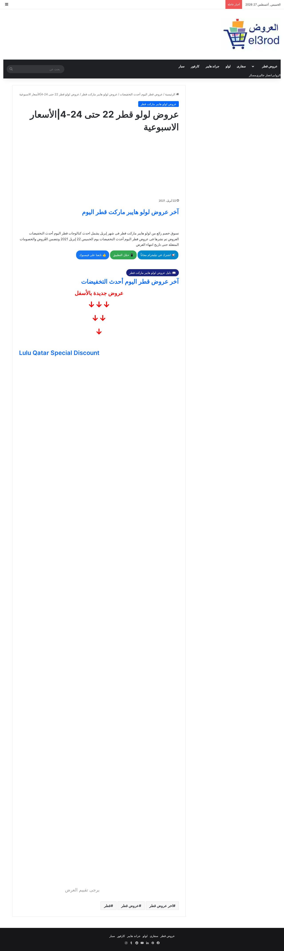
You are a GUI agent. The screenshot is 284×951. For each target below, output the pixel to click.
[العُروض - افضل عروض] (251, 34)
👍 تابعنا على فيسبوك (92, 255)
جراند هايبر (212, 66)
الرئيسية (170, 94)
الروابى (276, 75)
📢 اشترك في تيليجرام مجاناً (158, 255)
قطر (107, 905)
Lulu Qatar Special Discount (59, 352)
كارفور (195, 66)
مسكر (252, 75)
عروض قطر (269, 66)
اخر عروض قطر (161, 905)
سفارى (241, 66)
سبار (182, 66)
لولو (228, 66)
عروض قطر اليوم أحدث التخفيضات (141, 94)
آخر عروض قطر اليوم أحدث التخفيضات (130, 281)
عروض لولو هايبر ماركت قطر (99, 94)
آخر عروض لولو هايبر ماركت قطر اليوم (130, 212)
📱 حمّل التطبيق (123, 255)
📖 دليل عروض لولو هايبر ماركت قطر (152, 272)
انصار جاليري (264, 75)
